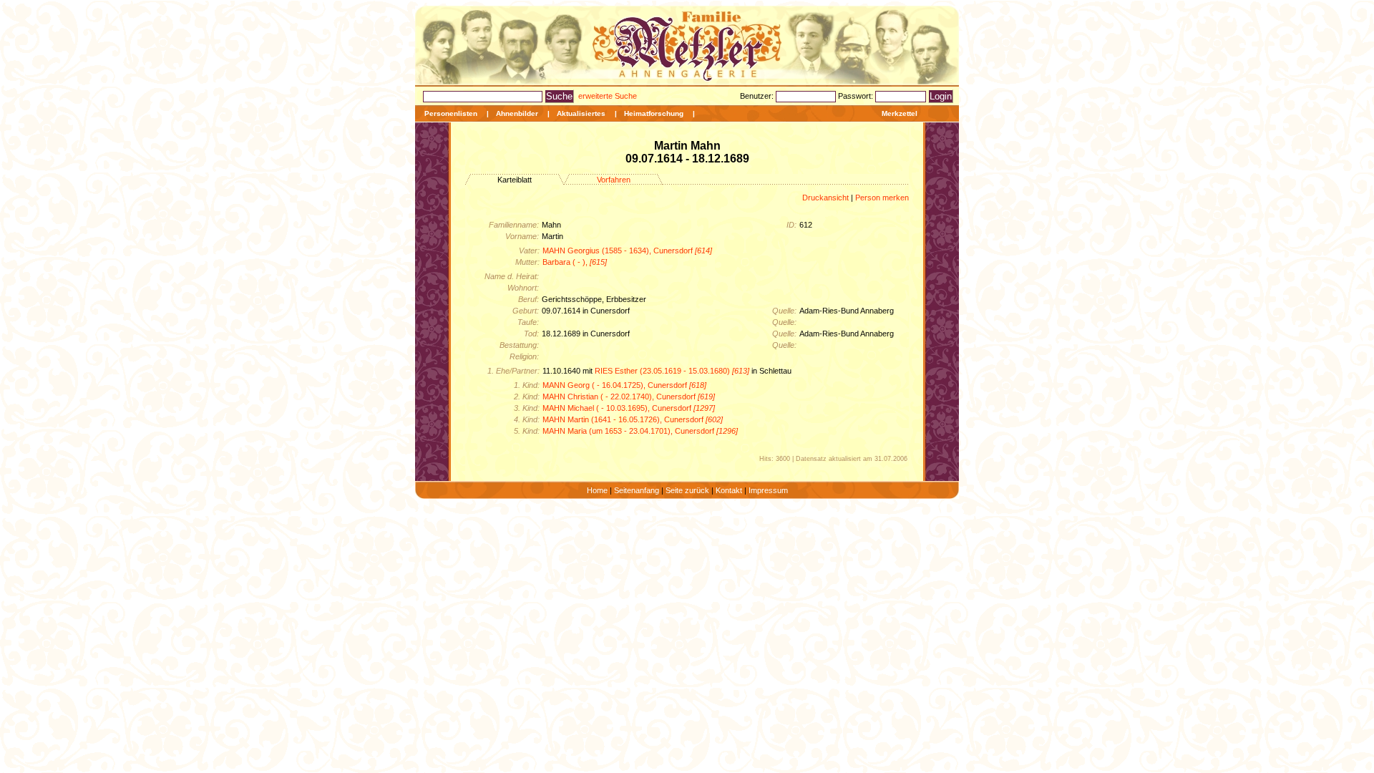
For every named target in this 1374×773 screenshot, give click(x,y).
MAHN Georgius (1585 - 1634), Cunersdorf (627, 250)
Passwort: (856, 96)
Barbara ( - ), (574, 262)
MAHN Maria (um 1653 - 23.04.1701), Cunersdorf (640, 431)
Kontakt (729, 490)
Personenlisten (450, 113)
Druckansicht (825, 197)
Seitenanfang (636, 490)
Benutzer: (758, 96)
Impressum (768, 490)
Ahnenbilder (517, 113)
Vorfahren (613, 179)
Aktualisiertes (581, 113)
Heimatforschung (653, 113)
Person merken (882, 197)
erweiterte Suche (607, 96)
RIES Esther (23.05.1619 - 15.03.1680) (672, 370)
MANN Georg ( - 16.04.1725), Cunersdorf (624, 385)
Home (597, 490)
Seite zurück (687, 490)
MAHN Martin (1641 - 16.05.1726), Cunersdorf (632, 419)
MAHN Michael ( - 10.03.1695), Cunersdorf (628, 408)
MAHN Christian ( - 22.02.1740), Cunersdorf (628, 396)
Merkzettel (899, 113)
